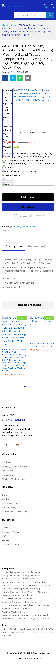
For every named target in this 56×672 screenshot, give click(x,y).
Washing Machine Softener (15, 466)
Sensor (33, 595)
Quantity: (6, 184)
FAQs (4, 536)
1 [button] (25, 386)
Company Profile (10, 532)
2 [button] (28, 386)
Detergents (7, 470)
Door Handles (39, 615)
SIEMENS (6, 635)
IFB (4, 629)
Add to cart (28, 197)
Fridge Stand (43, 592)
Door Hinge (40, 582)
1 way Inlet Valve (10, 572)
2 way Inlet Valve (31, 572)
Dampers (26, 582)
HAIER (5, 632)
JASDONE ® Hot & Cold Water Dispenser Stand (42, 344)
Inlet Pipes (30, 602)
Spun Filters (28, 592)
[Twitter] (6, 445)
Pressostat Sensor (11, 599)
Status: (5, 147)
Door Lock (28, 579)
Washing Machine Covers (14, 612)
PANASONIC (18, 632)
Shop (13, 25)
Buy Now (28, 206)
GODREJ (31, 632)
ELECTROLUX (46, 632)
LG (11, 72)
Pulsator (6, 588)
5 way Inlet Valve (10, 579)
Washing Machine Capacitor (16, 608)
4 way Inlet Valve (31, 575)
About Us (6, 527)
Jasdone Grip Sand (11, 602)
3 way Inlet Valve (10, 575)
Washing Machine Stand (24, 226)
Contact (6, 499)
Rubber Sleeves (10, 592)
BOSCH (13, 629)
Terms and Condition (12, 503)
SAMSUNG (32, 629)
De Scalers (7, 475)
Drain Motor (44, 585)
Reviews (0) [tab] (36, 246)
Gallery (5, 540)
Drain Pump (29, 585)
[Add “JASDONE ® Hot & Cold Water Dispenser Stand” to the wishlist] (48, 338)
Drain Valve (7, 618)
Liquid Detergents (11, 605)
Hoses (20, 618)
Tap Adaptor (43, 605)
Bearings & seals (10, 582)
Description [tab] (13, 246)
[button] (37, 215)
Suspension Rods (10, 585)
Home (5, 25)
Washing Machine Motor (14, 595)
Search (50, 15)
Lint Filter (29, 599)
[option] (7, 123)
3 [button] (31, 386)
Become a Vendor (11, 544)
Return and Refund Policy (15, 511)
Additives (6, 462)
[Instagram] (17, 445)
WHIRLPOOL (47, 629)
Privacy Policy (9, 507)
